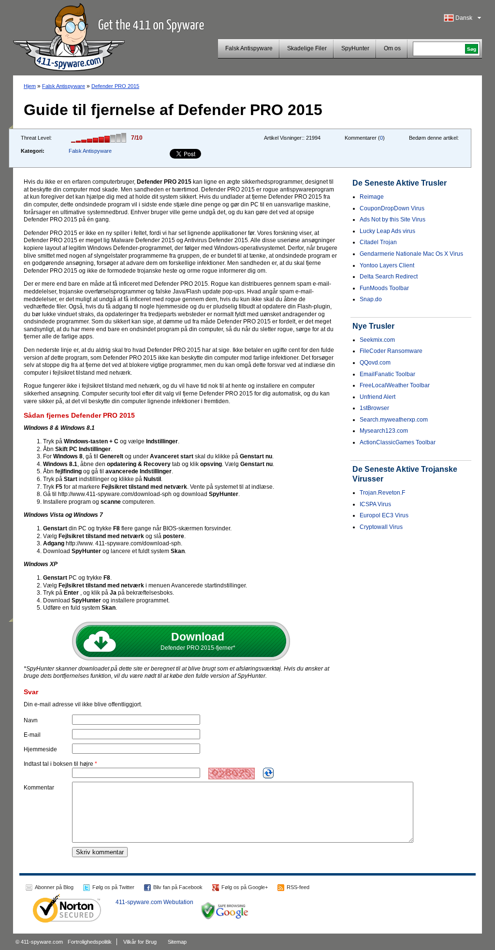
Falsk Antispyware (249, 48)
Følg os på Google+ (244, 887)
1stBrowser (374, 408)
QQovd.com (375, 362)
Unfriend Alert (377, 397)
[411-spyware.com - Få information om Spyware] (69, 36)
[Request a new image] (268, 773)
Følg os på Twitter (113, 887)
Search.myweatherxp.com (394, 419)
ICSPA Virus (375, 504)
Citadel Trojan (378, 242)
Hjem (30, 86)
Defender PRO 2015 (115, 86)
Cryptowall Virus (381, 527)
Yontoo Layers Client (387, 265)
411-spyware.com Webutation (154, 902)
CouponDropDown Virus (392, 208)
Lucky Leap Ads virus (387, 231)
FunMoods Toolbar (384, 288)
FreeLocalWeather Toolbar (395, 385)
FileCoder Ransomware (391, 351)
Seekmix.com (377, 339)
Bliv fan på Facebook (178, 887)
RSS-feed (298, 887)
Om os (392, 48)
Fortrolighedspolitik (90, 942)
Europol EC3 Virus (384, 515)
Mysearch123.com (384, 430)
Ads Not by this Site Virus (392, 219)
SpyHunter (355, 48)
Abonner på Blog (54, 887)
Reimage (372, 196)
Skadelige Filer (307, 48)
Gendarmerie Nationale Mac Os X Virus (411, 253)
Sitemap (177, 942)
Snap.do (371, 299)
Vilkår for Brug (140, 942)
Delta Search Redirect (389, 276)
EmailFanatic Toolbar (387, 374)
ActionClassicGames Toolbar (398, 442)
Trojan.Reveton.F (382, 492)
